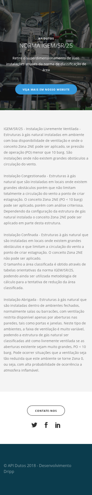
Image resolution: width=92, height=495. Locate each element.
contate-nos (46, 411)
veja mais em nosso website (46, 89)
